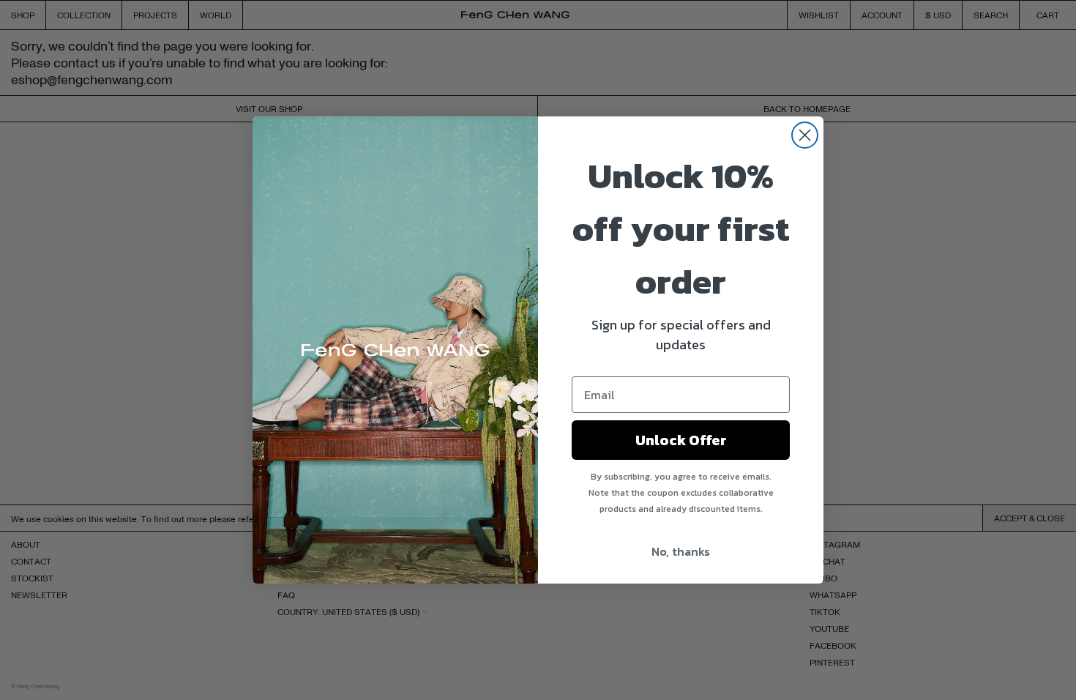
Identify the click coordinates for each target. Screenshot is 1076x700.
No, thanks (680, 551)
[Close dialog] (805, 135)
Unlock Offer (681, 440)
